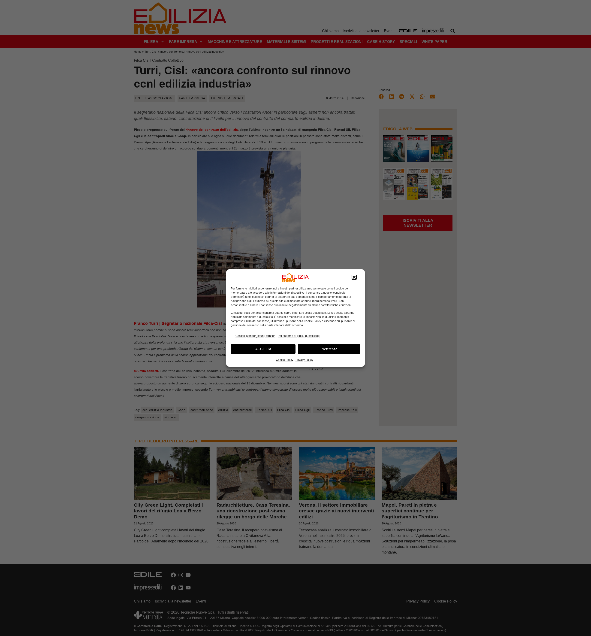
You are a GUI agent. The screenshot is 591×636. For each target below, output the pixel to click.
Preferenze (329, 349)
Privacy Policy (304, 360)
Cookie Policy (284, 360)
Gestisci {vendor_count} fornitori (255, 336)
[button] (354, 277)
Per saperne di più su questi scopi (299, 336)
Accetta (263, 349)
